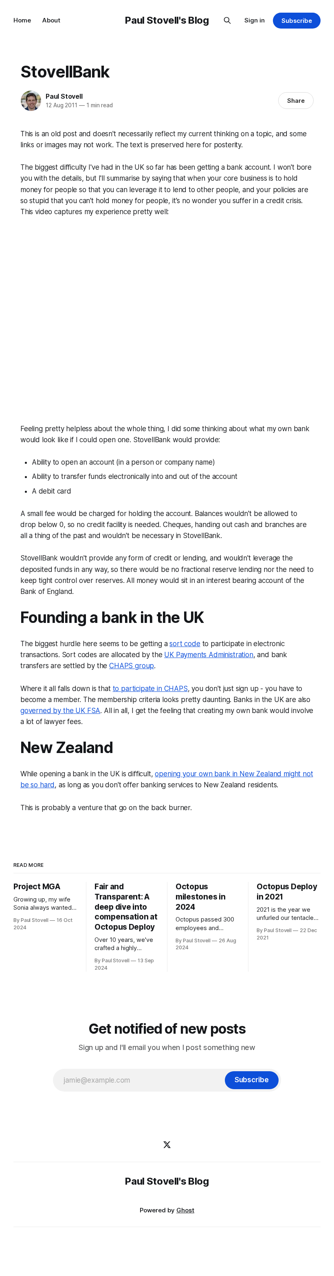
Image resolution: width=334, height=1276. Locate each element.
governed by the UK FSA (60, 711)
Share (296, 100)
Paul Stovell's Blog (167, 20)
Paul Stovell (64, 96)
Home (22, 20)
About (51, 20)
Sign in (254, 20)
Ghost (185, 1210)
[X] (167, 1145)
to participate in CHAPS (150, 689)
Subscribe (296, 20)
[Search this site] (227, 20)
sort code (184, 644)
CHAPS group (131, 666)
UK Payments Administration (208, 655)
